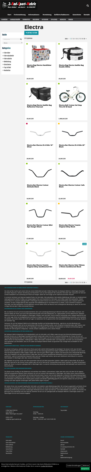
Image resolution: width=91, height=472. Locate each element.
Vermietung (47, 15)
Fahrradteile (26, 19)
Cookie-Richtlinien (47, 466)
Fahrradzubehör (15, 19)
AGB (62, 455)
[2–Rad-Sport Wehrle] (19, 5)
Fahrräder (4, 19)
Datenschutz (64, 453)
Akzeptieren (85, 469)
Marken (70, 19)
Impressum (64, 451)
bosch (62, 440)
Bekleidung (36, 19)
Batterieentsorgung (66, 457)
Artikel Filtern (32, 33)
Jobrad (62, 445)
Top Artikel (54, 19)
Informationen (33, 15)
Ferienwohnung (20, 15)
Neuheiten (63, 19)
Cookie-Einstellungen (74, 465)
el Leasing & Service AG (67, 447)
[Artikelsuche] (88, 5)
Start (9, 15)
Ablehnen (86, 465)
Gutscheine (77, 15)
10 (84, 39)
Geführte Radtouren (61, 15)
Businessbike (64, 442)
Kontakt (87, 15)
